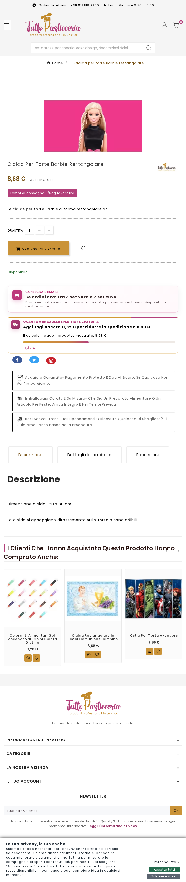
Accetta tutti (164, 869)
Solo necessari (163, 876)
